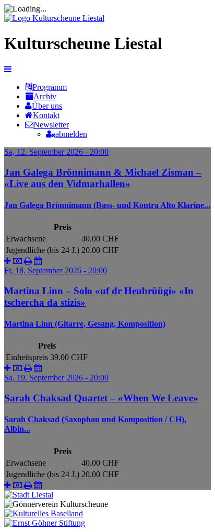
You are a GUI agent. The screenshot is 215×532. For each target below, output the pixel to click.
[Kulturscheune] (54, 18)
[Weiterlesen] (7, 261)
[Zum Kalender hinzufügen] (38, 261)
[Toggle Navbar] (7, 69)
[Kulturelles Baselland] (43, 513)
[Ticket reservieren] (17, 261)
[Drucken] (28, 261)
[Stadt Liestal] (28, 494)
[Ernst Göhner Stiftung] (44, 522)
